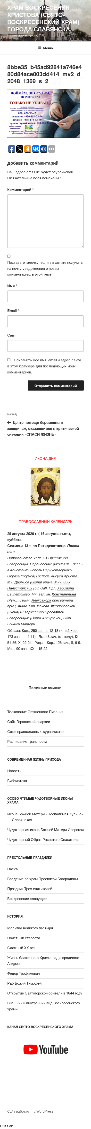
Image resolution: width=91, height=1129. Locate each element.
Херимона (65, 587)
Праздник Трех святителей (29, 888)
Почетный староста (23, 937)
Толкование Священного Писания (35, 711)
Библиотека (17, 780)
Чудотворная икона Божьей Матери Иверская (45, 829)
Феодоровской (63, 605)
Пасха (12, 868)
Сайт (11, 335)
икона (59, 563)
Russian (6, 1125)
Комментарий (20, 189)
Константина (64, 593)
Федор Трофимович (23, 973)
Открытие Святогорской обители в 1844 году (44, 992)
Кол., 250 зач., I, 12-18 (40, 630)
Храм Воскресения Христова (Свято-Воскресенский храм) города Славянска (43, 18)
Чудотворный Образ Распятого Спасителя (43, 839)
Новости (14, 770)
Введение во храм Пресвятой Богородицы (42, 878)
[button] (45, 1126)
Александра (41, 599)
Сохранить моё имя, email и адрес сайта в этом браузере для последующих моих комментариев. (44, 365)
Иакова (43, 605)
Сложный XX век (21, 947)
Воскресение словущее (27, 898)
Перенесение (41, 563)
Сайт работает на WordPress (30, 1111)
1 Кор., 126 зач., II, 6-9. (62, 642)
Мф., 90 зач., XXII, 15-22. (27, 648)
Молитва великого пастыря (30, 927)
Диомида (21, 581)
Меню (48, 47)
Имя (12, 285)
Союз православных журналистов (35, 731)
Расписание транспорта (27, 741)
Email (13, 310)
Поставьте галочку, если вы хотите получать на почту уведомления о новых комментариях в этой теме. (45, 268)
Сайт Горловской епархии (28, 721)
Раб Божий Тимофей (24, 983)
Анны (22, 605)
